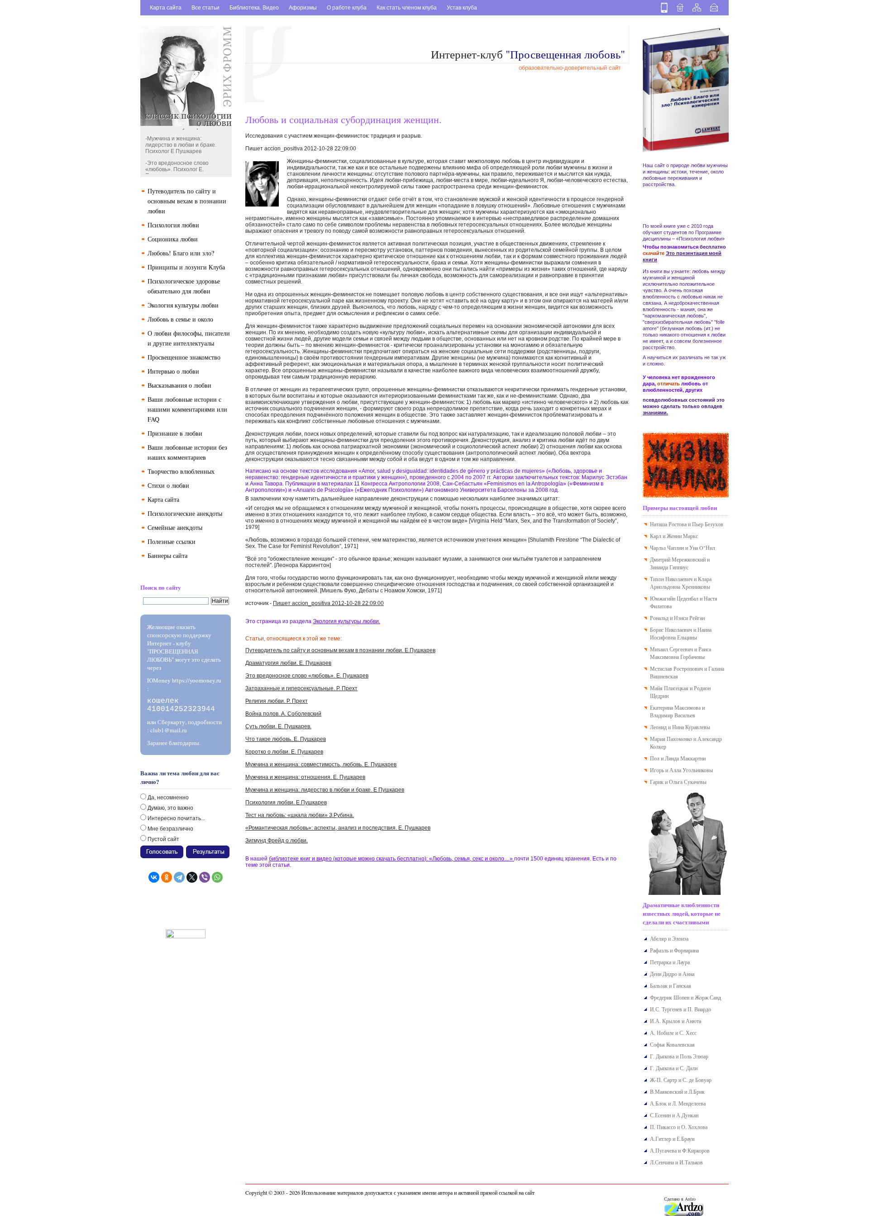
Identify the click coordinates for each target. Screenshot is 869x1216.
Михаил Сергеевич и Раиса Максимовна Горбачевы (680, 652)
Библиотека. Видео (254, 8)
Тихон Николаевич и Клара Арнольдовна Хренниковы (680, 582)
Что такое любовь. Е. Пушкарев (285, 739)
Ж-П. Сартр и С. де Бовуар (680, 1079)
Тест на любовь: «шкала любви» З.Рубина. (299, 815)
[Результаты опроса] (207, 849)
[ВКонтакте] (153, 877)
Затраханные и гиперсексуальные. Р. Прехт (301, 688)
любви (697, 165)
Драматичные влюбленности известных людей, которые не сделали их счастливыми (682, 913)
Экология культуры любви (183, 305)
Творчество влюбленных (181, 471)
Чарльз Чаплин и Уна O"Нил (682, 547)
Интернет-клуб (528, 54)
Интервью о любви (173, 371)
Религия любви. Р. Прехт (276, 701)
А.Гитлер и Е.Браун (672, 1138)
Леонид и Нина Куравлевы (680, 727)
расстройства (658, 184)
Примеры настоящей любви (680, 507)
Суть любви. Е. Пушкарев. (278, 726)
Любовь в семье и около (180, 319)
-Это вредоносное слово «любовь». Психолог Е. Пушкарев (177, 165)
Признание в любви (175, 433)
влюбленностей (663, 390)
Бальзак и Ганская (670, 985)
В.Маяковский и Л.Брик (677, 1091)
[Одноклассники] (166, 877)
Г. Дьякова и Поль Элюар (679, 1056)
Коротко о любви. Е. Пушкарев (284, 752)
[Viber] (204, 877)
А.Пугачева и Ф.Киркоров (680, 1150)
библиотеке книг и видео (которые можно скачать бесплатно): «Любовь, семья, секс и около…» (391, 859)
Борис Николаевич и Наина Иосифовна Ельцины (680, 633)
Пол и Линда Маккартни (678, 758)
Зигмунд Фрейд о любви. (276, 840)
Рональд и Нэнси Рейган (677, 617)
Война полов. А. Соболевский (283, 714)
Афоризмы (303, 8)
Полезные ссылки (172, 541)
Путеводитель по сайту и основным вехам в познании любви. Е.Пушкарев (340, 650)
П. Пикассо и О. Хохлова (678, 1126)
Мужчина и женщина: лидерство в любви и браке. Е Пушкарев (324, 790)
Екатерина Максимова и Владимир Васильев (677, 711)
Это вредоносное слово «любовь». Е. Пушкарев (306, 676)
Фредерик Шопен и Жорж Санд (685, 997)
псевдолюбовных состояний (679, 400)
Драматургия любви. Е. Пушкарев (288, 663)
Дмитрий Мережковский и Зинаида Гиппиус (680, 563)
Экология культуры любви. (346, 621)
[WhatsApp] (217, 877)
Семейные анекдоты (175, 527)
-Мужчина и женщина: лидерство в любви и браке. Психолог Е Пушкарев (180, 140)
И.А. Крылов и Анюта (675, 1020)
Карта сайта (165, 8)
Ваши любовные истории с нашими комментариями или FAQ (187, 409)
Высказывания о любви (179, 385)
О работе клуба (347, 8)
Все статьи (205, 8)
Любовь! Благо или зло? (181, 253)
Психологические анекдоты (185, 513)
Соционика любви (173, 239)
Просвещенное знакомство (184, 357)
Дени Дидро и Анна (672, 973)
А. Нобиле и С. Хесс (673, 1032)
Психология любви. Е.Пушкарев (286, 802)
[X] (191, 877)
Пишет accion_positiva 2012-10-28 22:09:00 (328, 603)
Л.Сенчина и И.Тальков (676, 1162)
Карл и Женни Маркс (674, 535)
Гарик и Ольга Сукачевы (678, 781)
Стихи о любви (168, 485)
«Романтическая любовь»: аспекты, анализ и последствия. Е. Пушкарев (337, 828)
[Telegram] (179, 877)
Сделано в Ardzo (680, 1199)
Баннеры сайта (167, 555)
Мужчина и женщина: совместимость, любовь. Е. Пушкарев (320, 764)
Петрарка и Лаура (670, 962)
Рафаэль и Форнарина (674, 950)
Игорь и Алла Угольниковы (681, 770)
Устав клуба (462, 8)
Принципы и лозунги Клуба (186, 267)
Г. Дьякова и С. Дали (673, 1068)
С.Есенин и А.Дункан (674, 1115)
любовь (700, 271)
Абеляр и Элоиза (669, 938)
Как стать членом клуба (407, 8)
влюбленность (659, 296)
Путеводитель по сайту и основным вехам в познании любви (187, 201)
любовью (691, 296)
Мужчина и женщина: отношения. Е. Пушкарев (305, 777)
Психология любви (173, 225)
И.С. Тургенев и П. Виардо (680, 1009)
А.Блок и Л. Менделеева (678, 1103)
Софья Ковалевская (672, 1044)
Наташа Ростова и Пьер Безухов (686, 524)
